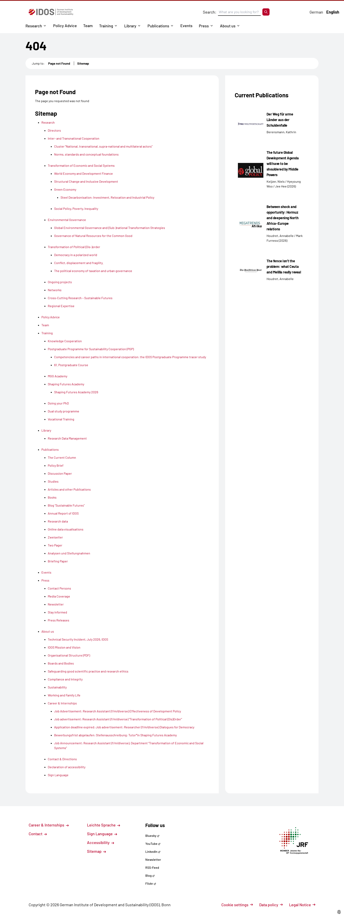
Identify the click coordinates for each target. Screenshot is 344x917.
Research (33, 25)
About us (228, 25)
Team (88, 25)
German (316, 12)
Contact (36, 833)
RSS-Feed (152, 867)
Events (186, 25)
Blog (148, 875)
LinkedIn (151, 851)
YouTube (151, 843)
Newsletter (153, 859)
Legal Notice (300, 904)
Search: (209, 12)
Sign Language (100, 833)
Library (130, 25)
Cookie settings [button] (234, 904)
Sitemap (83, 63)
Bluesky (151, 835)
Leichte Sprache (101, 824)
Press (204, 25)
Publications (158, 25)
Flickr (149, 883)
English (332, 12)
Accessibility (98, 842)
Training (106, 25)
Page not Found (59, 63)
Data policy (268, 904)
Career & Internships (47, 824)
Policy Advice (65, 25)
